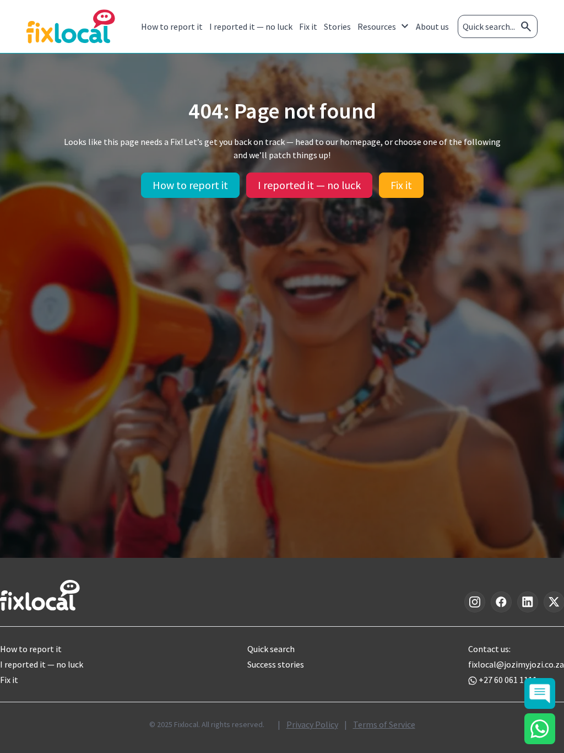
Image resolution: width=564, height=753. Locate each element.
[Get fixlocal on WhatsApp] (539, 728)
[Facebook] (501, 602)
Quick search (271, 648)
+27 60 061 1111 (508, 679)
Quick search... (498, 26)
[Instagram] (475, 602)
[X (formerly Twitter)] (554, 602)
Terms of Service (384, 724)
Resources (384, 26)
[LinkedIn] (528, 602)
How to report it (172, 26)
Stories (337, 26)
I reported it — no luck (250, 26)
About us (432, 26)
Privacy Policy (312, 724)
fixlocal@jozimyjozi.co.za (516, 664)
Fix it (308, 26)
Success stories (275, 664)
